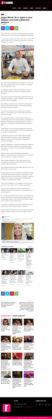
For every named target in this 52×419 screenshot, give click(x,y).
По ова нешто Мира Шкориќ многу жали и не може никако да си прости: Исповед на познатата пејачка (6, 365)
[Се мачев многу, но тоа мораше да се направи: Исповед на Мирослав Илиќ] (17, 356)
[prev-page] (2, 390)
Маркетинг (25, 417)
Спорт (19, 8)
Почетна (2, 12)
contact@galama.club (27, 406)
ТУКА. (2, 213)
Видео (44, 8)
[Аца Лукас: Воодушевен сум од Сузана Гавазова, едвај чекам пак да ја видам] (17, 322)
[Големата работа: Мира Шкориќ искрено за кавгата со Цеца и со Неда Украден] (17, 339)
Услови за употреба (33, 417)
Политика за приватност (43, 417)
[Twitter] (7, 28)
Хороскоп (38, 8)
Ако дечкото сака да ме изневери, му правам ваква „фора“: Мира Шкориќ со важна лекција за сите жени (17, 383)
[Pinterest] (12, 28)
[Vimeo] (46, 405)
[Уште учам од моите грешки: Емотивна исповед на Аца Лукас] (29, 322)
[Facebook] (3, 28)
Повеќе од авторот (19, 316)
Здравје (25, 8)
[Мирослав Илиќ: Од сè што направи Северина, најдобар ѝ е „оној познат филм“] (29, 339)
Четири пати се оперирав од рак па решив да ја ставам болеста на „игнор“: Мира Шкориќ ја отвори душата (29, 365)
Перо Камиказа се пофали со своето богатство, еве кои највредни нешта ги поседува (8, 304)
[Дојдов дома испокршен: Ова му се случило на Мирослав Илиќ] (6, 374)
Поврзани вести (6, 316)
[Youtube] (49, 405)
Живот (31, 8)
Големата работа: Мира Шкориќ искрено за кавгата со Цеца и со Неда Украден (17, 346)
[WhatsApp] (16, 28)
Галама (4, 24)
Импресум (20, 417)
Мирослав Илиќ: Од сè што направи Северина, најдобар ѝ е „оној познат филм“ (29, 346)
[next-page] (4, 390)
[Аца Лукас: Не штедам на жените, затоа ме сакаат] (6, 322)
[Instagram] (40, 405)
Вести (14, 8)
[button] (49, 2)
